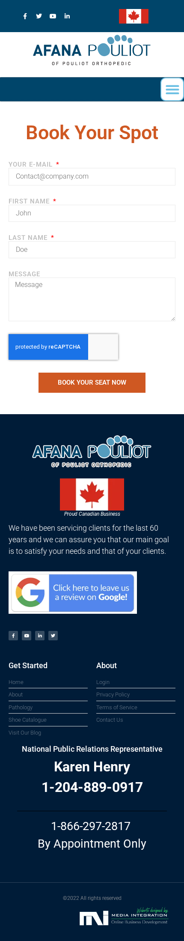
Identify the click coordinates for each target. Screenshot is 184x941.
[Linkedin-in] (67, 16)
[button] (172, 89)
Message (24, 274)
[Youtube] (53, 16)
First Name (30, 201)
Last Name (29, 238)
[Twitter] (39, 16)
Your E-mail (32, 164)
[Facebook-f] (25, 16)
